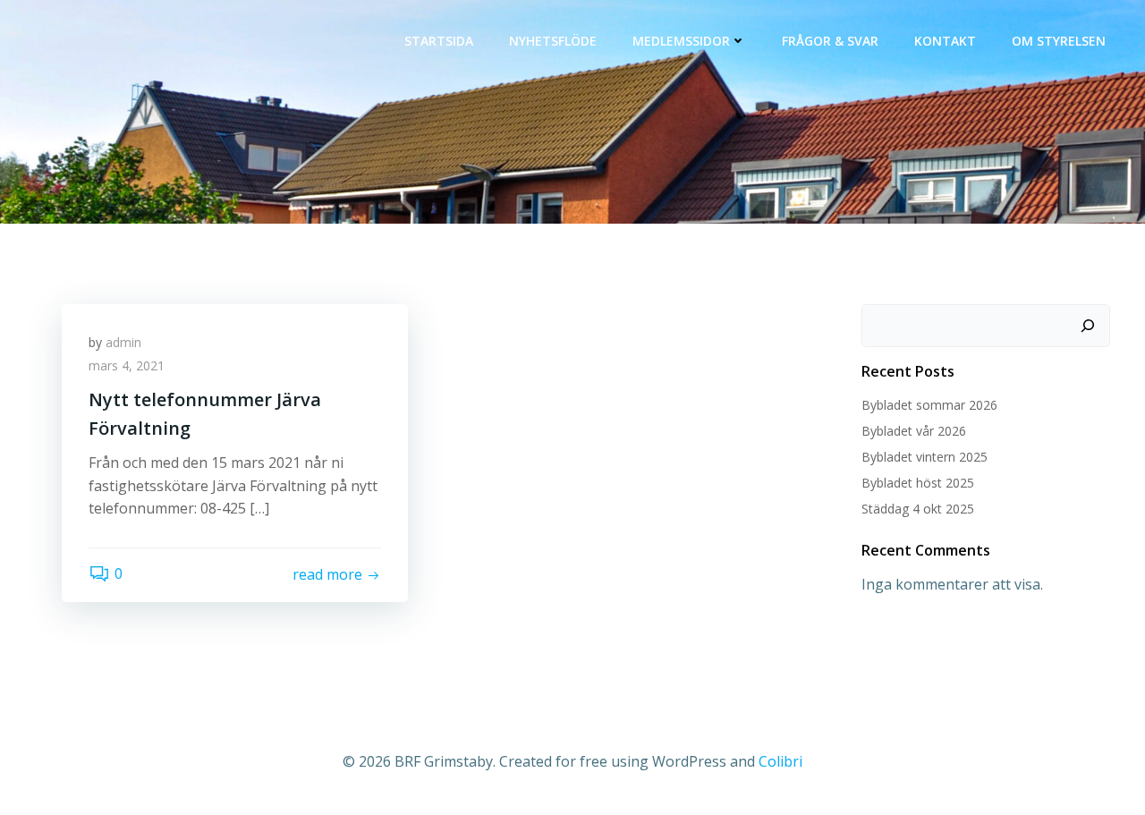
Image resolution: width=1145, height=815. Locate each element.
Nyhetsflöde (553, 40)
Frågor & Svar (830, 40)
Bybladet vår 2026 (913, 430)
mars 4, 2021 (127, 365)
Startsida (438, 40)
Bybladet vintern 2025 (924, 456)
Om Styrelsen (1059, 40)
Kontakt (945, 40)
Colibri (780, 761)
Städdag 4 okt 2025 (917, 508)
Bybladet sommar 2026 (929, 404)
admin (123, 342)
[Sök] (1087, 325)
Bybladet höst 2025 (917, 482)
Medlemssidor (681, 40)
